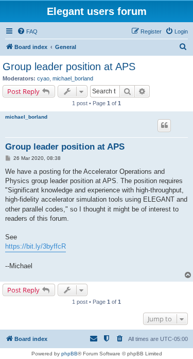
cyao (43, 78)
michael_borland (72, 78)
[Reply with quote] (164, 125)
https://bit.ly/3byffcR (35, 246)
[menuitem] (27, 31)
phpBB (69, 353)
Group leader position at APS (69, 66)
